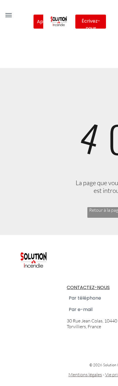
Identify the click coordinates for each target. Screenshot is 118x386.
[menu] (8, 15)
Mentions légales (85, 374)
